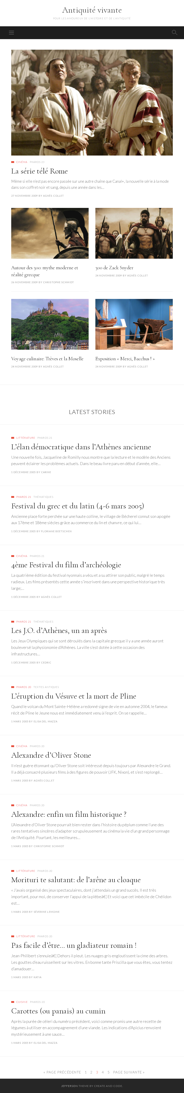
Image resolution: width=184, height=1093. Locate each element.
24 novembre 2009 (108, 275)
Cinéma (22, 161)
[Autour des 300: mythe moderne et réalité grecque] (50, 233)
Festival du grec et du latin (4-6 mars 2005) (77, 506)
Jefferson (69, 1086)
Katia (38, 977)
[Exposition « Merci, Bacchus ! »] (134, 324)
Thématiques (43, 496)
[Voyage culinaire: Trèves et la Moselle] (50, 324)
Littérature (25, 437)
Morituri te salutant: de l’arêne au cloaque (76, 879)
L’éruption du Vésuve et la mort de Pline (73, 696)
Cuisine (22, 1001)
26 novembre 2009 (24, 282)
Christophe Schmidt (58, 282)
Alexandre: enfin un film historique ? (68, 814)
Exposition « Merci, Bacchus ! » (125, 359)
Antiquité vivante (92, 10)
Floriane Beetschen (56, 531)
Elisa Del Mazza (46, 721)
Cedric (46, 662)
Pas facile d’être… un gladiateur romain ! (74, 945)
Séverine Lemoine (47, 911)
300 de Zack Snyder (114, 268)
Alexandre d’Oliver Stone (51, 755)
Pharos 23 (37, 161)
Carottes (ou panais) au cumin (58, 1011)
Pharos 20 (23, 687)
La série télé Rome (39, 171)
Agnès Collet (53, 195)
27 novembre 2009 (24, 195)
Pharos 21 (44, 437)
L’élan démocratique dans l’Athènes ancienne (81, 447)
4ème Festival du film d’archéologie (66, 565)
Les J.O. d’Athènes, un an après (59, 630)
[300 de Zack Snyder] (134, 233)
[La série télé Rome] (92, 103)
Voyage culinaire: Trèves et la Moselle (47, 359)
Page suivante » (129, 1072)
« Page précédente (62, 1072)
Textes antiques (46, 687)
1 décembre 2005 (23, 472)
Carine (46, 472)
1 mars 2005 (19, 721)
